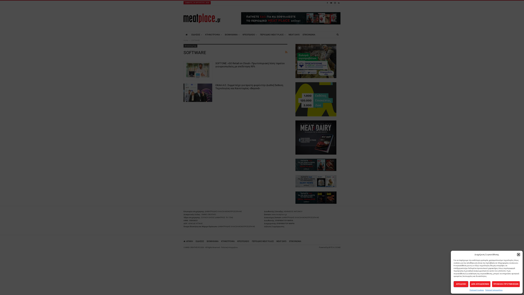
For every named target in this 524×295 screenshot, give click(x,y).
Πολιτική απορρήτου (494, 290)
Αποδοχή (461, 284)
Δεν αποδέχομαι (480, 284)
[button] (518, 254)
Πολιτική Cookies (477, 290)
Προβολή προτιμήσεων (505, 284)
